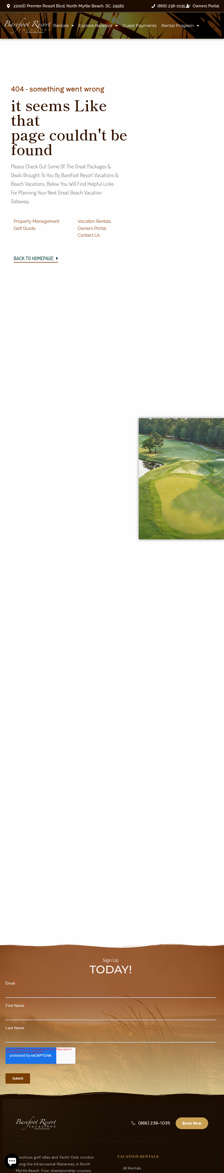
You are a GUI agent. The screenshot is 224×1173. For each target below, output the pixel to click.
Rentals (61, 25)
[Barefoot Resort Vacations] (36, 1123)
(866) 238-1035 (154, 1123)
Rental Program (177, 25)
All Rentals (132, 1168)
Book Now (191, 1123)
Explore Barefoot (96, 25)
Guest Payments (140, 25)
